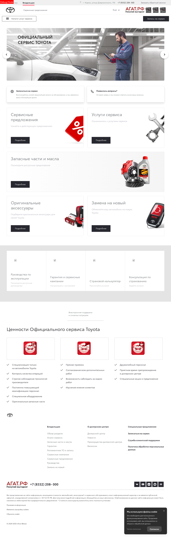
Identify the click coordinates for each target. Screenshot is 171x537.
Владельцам (28, 2)
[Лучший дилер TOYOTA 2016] (155, 10)
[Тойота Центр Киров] (135, 10)
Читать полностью (134, 529)
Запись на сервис (156, 18)
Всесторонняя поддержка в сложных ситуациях (80, 314)
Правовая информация (16, 505)
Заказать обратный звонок (153, 2)
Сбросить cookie (13, 514)
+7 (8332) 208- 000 (126, 2)
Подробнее (45, 128)
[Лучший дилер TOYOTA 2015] (148, 10)
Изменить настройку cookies (18, 509)
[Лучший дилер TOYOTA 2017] (163, 10)
